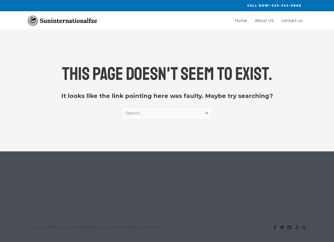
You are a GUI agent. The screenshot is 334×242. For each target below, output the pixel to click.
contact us (292, 20)
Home (241, 20)
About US (264, 20)
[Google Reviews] (304, 227)
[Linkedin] (289, 227)
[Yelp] (297, 227)
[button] (274, 5)
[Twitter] (282, 227)
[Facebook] (275, 227)
